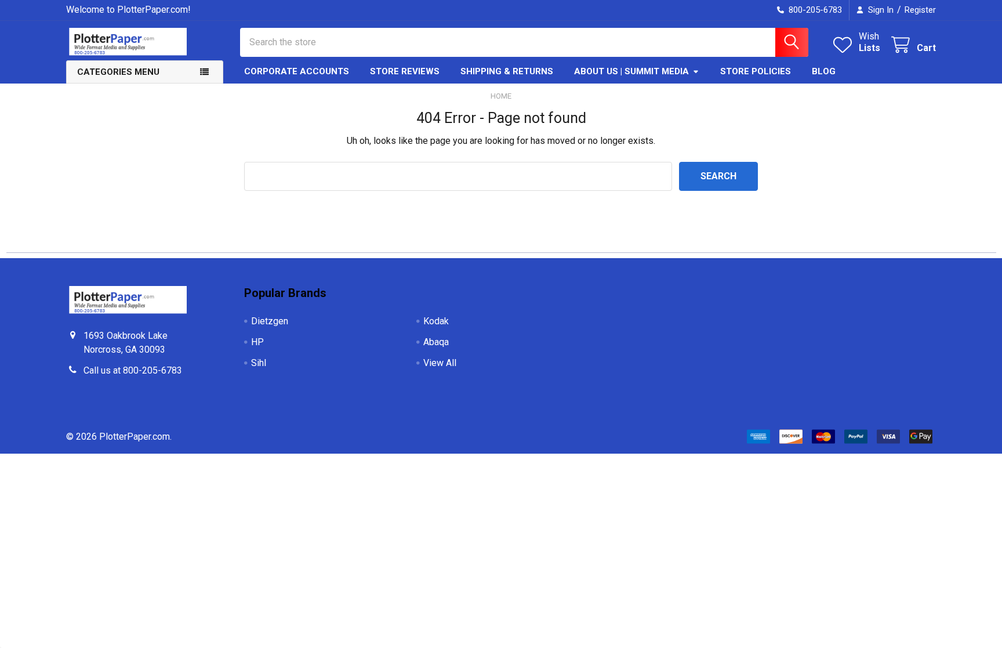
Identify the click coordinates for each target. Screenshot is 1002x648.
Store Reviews (405, 71)
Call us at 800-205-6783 (133, 370)
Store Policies (755, 71)
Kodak (436, 321)
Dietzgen (269, 321)
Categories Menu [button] (118, 72)
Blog (824, 71)
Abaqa (436, 341)
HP (257, 341)
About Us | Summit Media (631, 71)
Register (920, 10)
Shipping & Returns (506, 71)
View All (439, 362)
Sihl (258, 362)
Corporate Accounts (296, 71)
